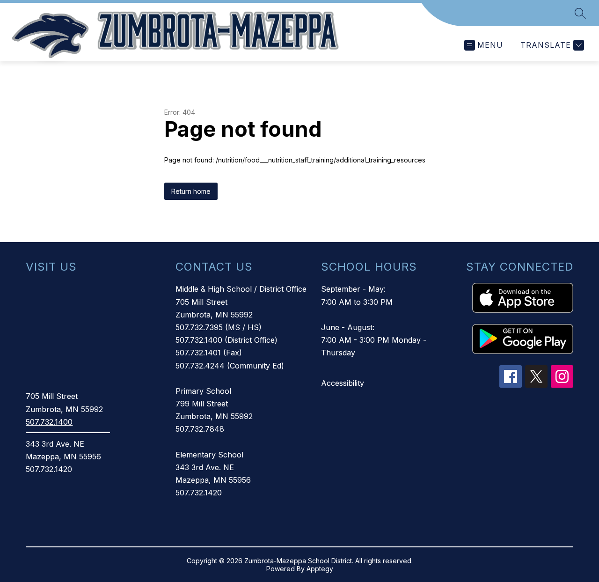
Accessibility (342, 383)
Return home (191, 191)
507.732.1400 (49, 422)
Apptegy (320, 569)
